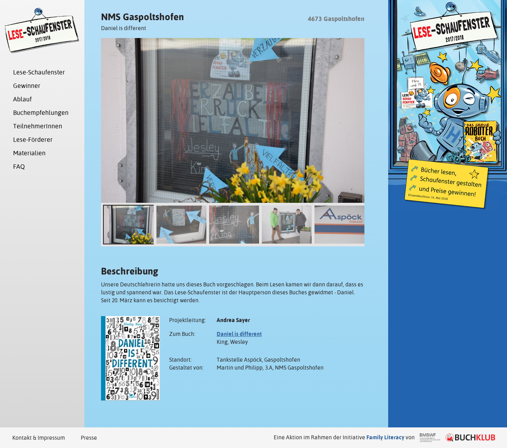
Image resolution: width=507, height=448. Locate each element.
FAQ (19, 166)
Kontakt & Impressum (38, 438)
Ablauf (22, 99)
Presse (89, 438)
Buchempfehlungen (41, 112)
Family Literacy (385, 437)
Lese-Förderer (33, 139)
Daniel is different (239, 334)
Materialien (29, 153)
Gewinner (26, 86)
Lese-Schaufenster (39, 72)
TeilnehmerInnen (37, 126)
